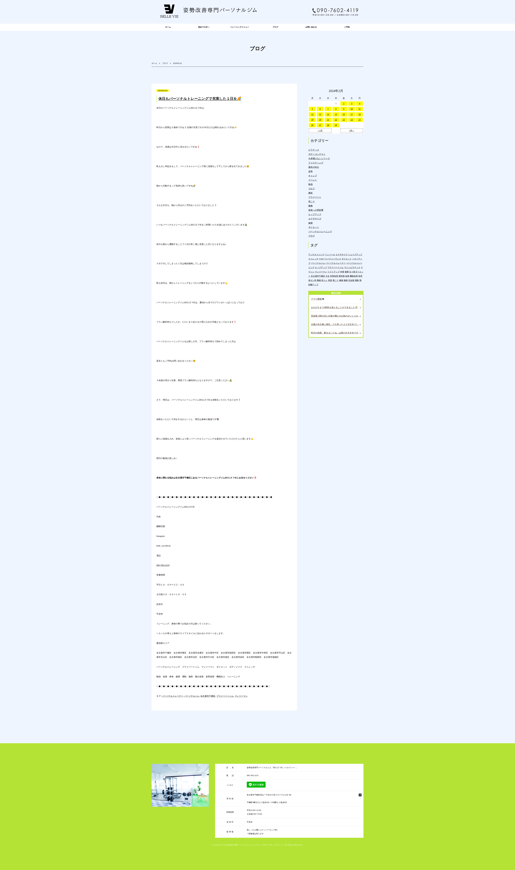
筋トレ (324, 280)
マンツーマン (241, 696)
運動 (357, 280)
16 (344, 114)
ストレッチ (313, 259)
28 (328, 125)
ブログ (275, 27)
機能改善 (354, 276)
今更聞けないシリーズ (319, 158)
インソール (330, 254)
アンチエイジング (316, 254)
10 (352, 109)
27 (320, 125)
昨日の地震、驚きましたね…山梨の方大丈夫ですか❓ (337, 333)
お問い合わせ (311, 27)
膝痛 (346, 280)
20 (320, 120)
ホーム (168, 27)
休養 (342, 272)
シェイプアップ (355, 254)
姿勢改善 (334, 276)
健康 (310, 223)
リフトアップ (334, 272)
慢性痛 (342, 276)
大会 (327, 276)
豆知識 (351, 280)
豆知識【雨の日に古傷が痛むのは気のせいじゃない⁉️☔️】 (337, 316)
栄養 (347, 276)
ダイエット (313, 227)
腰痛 (310, 206)
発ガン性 (312, 280)
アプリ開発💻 (317, 299)
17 (352, 114)
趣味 (310, 193)
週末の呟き (313, 167)
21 (328, 120)
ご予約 (347, 27)
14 (328, 114)
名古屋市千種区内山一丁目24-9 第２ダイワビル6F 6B (269, 795)
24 (352, 120)
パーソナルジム (191, 696)
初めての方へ (203, 27)
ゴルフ (311, 188)
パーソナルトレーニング (320, 231)
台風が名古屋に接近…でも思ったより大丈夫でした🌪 (337, 324)
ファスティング (315, 163)
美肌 (330, 280)
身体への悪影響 (315, 210)
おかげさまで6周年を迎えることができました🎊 (334, 307)
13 (320, 114)
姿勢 (310, 171)
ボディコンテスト (316, 154)
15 (336, 114)
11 (359, 109)
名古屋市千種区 (207, 696)
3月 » (351, 130)
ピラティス (313, 150)
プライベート (314, 197)
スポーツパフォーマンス (330, 259)
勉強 (310, 184)
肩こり (311, 201)
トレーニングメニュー (239, 27)
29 (336, 125)
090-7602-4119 (162, 565)
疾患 (360, 276)
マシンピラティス (352, 267)
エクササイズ (314, 219)
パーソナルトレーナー (172, 696)
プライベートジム (225, 696)
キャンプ (312, 176)
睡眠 (319, 280)
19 (312, 120)
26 (312, 125)
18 (359, 114)
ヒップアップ (314, 214)
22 (336, 120)
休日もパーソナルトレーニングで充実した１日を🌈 (200, 99)
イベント (312, 180)
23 (344, 120)
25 (359, 120)
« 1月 (320, 130)
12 (312, 114)
